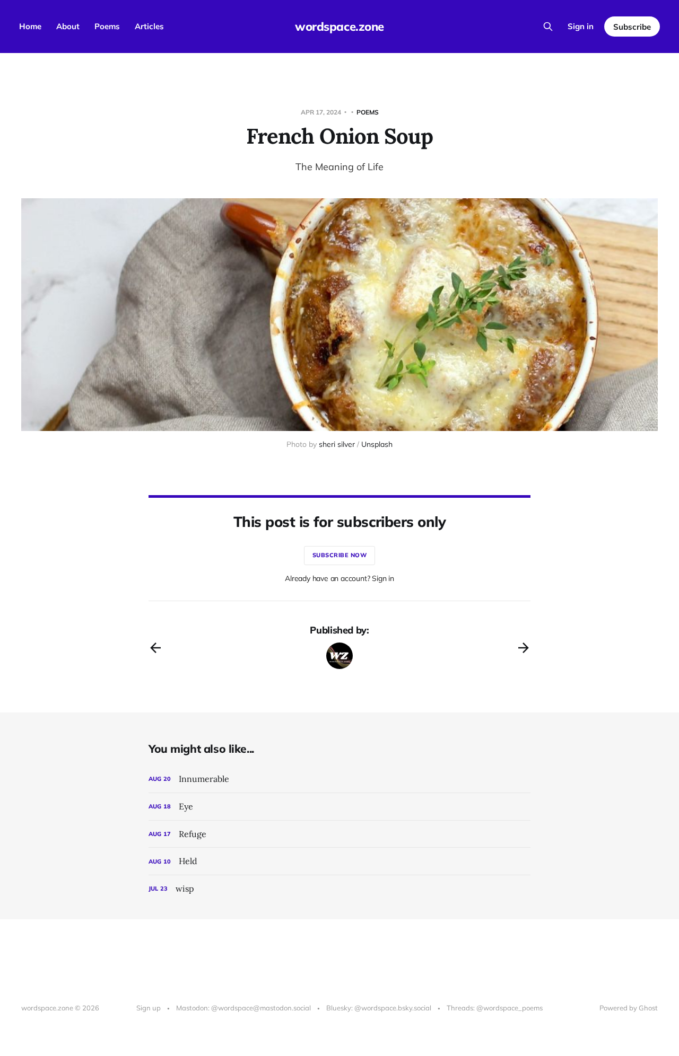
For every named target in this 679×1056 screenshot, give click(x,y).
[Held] (339, 861)
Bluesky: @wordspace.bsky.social (378, 1008)
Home (30, 26)
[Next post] (523, 648)
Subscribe (632, 27)
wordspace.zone (339, 26)
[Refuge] (339, 834)
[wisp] (339, 888)
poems (367, 112)
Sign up (148, 1008)
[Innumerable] (339, 779)
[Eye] (339, 806)
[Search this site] (548, 26)
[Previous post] (155, 648)
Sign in (581, 26)
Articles (149, 26)
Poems (107, 26)
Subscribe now (339, 555)
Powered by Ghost (628, 1008)
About (68, 26)
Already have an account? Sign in (339, 578)
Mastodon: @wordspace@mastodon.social (243, 1008)
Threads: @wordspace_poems (495, 1008)
